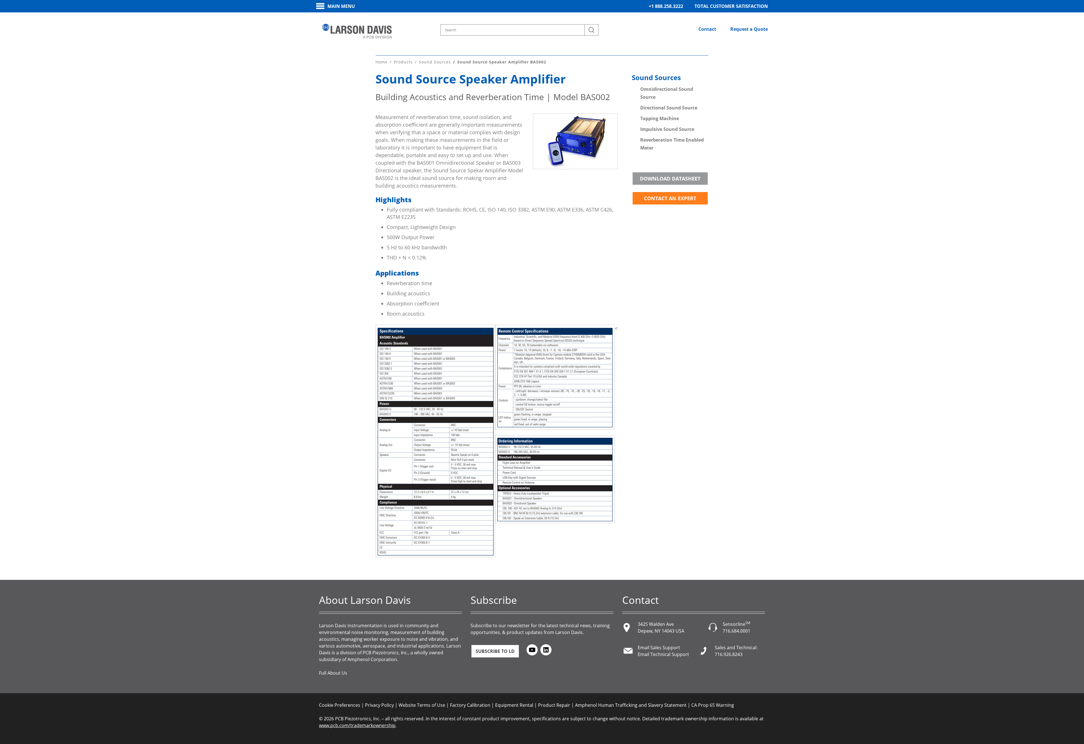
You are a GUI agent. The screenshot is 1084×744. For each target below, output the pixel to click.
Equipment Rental (514, 705)
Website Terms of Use (422, 705)
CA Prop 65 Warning (712, 705)
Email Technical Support (663, 654)
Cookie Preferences (339, 705)
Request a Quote (749, 29)
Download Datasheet (670, 178)
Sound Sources (435, 62)
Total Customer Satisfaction (731, 6)
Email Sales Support (659, 647)
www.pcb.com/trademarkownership (357, 725)
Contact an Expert (670, 198)
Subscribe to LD (495, 651)
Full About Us (333, 673)
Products (403, 62)
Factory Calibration (470, 705)
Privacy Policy (379, 705)
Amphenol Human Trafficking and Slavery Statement (631, 705)
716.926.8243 (728, 654)
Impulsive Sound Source (667, 129)
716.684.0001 (736, 631)
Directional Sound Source (668, 108)
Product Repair (554, 705)
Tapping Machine (660, 118)
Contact (707, 29)
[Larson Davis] (357, 31)
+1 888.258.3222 (666, 6)
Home (381, 62)
